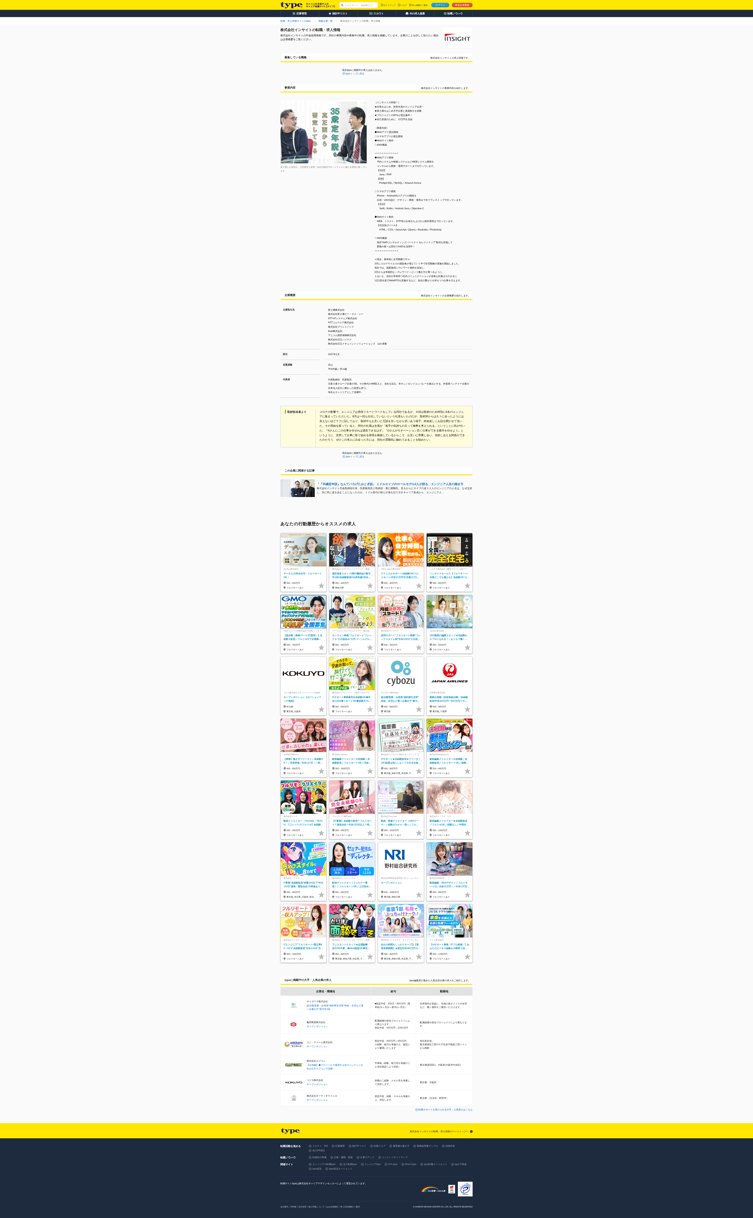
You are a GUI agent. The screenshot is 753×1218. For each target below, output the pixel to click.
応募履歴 (340, 1146)
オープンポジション (317, 1026)
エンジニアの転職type (324, 1164)
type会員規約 (332, 1207)
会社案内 (284, 1207)
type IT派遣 (461, 1164)
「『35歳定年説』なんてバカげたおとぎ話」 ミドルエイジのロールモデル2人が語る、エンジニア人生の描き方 (390, 484)
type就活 (317, 1168)
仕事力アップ (367, 1157)
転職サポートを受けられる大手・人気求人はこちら (445, 1109)
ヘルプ (404, 5)
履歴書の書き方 (401, 1146)
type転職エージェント (435, 1164)
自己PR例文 (318, 1150)
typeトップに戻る (355, 73)
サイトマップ (390, 5)
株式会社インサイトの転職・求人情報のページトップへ (439, 1131)
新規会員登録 (462, 5)
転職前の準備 (319, 1157)
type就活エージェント (340, 1168)
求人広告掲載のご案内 (350, 1207)
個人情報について (316, 1207)
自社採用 (302, 1207)
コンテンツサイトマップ (395, 1157)
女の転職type (350, 1164)
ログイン (440, 5)
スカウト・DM (320, 1146)
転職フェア (380, 1146)
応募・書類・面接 (343, 1157)
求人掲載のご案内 (420, 5)
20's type (393, 1164)
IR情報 (293, 1207)
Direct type (411, 1164)
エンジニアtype (373, 1164)
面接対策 (450, 1146)
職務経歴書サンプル (427, 1146)
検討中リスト (359, 1146)
